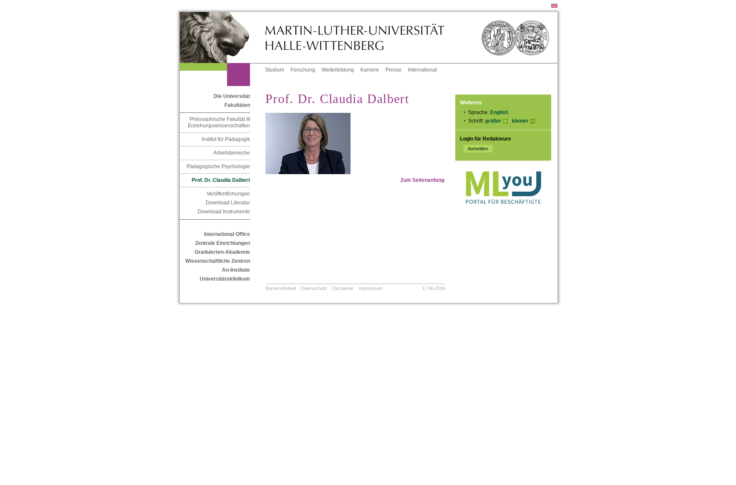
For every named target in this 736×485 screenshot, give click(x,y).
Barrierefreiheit (281, 288)
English (499, 112)
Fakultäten (237, 105)
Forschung (302, 70)
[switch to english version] (554, 6)
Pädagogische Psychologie (218, 166)
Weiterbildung (338, 70)
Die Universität (232, 96)
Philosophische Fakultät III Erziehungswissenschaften (219, 122)
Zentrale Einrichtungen (222, 243)
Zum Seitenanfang (422, 180)
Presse (393, 70)
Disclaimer (343, 288)
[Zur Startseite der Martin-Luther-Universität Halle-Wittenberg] (222, 37)
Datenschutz (314, 288)
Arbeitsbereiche (231, 153)
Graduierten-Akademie (222, 252)
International (422, 70)
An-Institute (236, 270)
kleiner (520, 121)
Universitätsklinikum (225, 279)
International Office (227, 234)
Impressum (370, 288)
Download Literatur (228, 203)
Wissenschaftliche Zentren (217, 261)
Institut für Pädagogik (225, 139)
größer (493, 121)
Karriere (369, 70)
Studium (274, 70)
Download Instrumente (224, 212)
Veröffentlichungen (228, 194)
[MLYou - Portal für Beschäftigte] (503, 212)
